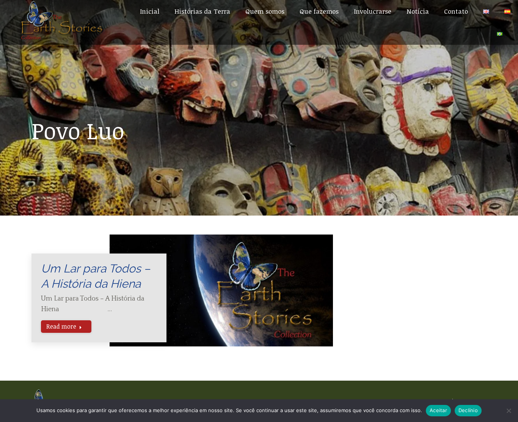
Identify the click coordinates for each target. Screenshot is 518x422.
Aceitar (438, 410)
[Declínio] (508, 410)
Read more (61, 326)
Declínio (468, 410)
